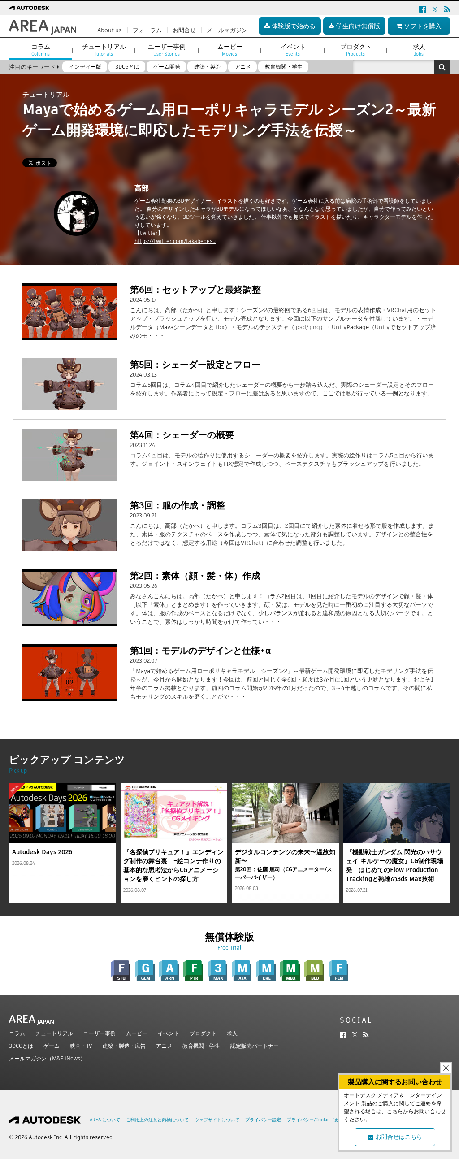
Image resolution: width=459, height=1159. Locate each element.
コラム (17, 1033)
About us (109, 30)
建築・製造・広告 (124, 1046)
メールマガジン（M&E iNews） (47, 1058)
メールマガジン (227, 30)
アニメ (164, 1046)
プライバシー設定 (263, 1119)
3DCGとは (21, 1046)
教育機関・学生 (201, 1046)
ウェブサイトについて (217, 1119)
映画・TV (81, 1046)
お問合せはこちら (399, 1137)
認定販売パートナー (254, 1046)
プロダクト (203, 1033)
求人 (232, 1033)
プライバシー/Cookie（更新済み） (322, 1119)
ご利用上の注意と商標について (157, 1119)
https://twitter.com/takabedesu (175, 241)
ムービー (136, 1033)
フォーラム (147, 30)
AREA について (105, 1119)
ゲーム (51, 1046)
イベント (168, 1033)
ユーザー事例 (99, 1033)
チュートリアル (54, 1033)
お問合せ (184, 30)
